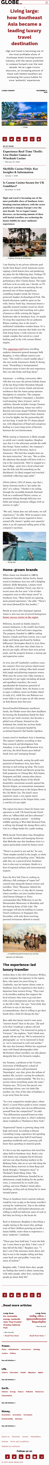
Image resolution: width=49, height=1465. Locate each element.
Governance (26, 1349)
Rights (40, 1372)
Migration (32, 1372)
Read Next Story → (38, 1335)
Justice (5, 1353)
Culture (5, 1372)
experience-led (15, 349)
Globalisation (13, 1349)
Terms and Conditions (19, 1441)
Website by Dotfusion (11, 1446)
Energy (13, 1392)
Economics (6, 1415)
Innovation (17, 1415)
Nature (21, 1392)
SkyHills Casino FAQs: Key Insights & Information (20, 170)
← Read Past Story (11, 1335)
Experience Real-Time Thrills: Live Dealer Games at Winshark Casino (23, 155)
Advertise (16, 1437)
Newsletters (36, 1437)
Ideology (36, 1349)
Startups (18, 1419)
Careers (25, 1437)
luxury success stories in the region (20, 617)
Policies (5, 1441)
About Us (6, 1437)
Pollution (29, 1392)
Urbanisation (7, 1396)
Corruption (28, 1415)
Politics (13, 1353)
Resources (39, 1392)
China (4, 1349)
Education (14, 1372)
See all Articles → (8, 1360)
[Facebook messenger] (39, 139)
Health (23, 1372)
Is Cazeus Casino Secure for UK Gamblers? (23, 184)
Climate (5, 1392)
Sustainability (7, 1419)
